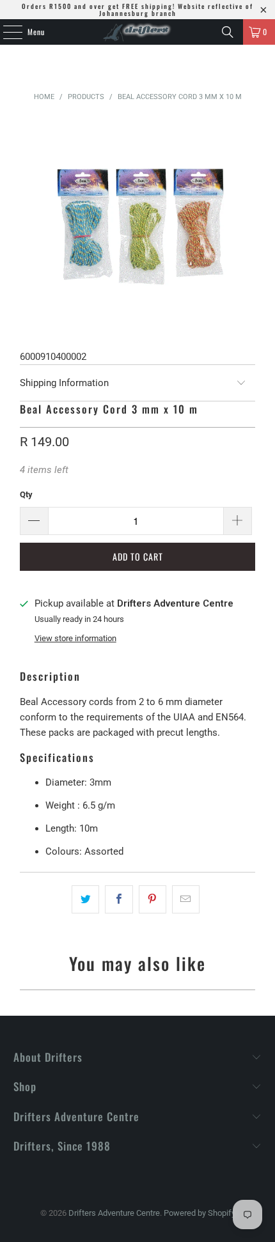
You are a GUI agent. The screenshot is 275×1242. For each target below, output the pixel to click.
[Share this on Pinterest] (152, 899)
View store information (75, 638)
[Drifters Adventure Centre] (138, 32)
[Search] (228, 32)
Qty (26, 494)
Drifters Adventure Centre (114, 1213)
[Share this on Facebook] (118, 899)
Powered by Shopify (199, 1213)
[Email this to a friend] (186, 899)
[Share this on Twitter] (85, 899)
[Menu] (6, 32)
